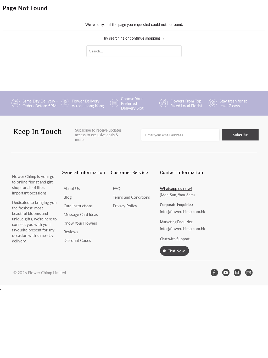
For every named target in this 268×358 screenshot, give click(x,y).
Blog (68, 197)
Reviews (71, 231)
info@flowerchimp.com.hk (182, 211)
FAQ (116, 188)
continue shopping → (147, 38)
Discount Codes (77, 240)
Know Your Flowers (80, 223)
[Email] (249, 272)
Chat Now (176, 250)
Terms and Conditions (131, 197)
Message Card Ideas (81, 214)
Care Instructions (78, 205)
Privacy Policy (125, 205)
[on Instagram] (237, 272)
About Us (72, 188)
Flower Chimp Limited (47, 272)
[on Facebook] (214, 272)
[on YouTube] (226, 272)
